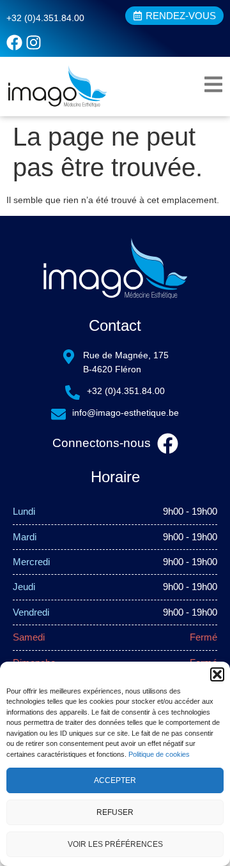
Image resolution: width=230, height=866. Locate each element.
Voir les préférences (115, 844)
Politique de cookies (159, 754)
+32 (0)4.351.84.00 (45, 18)
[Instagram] (34, 42)
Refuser (115, 812)
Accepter (115, 780)
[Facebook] (14, 42)
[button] (217, 674)
